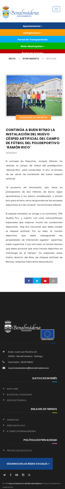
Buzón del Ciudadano (19, 394)
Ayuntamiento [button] (31, 26)
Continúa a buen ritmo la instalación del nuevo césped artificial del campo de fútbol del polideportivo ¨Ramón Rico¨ (33, 138)
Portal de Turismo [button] (32, 53)
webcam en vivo (16, 425)
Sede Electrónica (16, 400)
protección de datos (19, 450)
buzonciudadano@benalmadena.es (28, 368)
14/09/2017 (11, 153)
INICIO (12, 58)
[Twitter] (4, 475)
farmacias (13, 419)
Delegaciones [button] (31, 32)
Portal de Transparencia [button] (33, 39)
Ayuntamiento (31, 58)
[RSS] (29, 475)
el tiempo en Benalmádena (21, 431)
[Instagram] (23, 475)
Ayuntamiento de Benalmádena (25, 483)
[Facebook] (10, 475)
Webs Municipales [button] (32, 46)
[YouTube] (16, 475)
